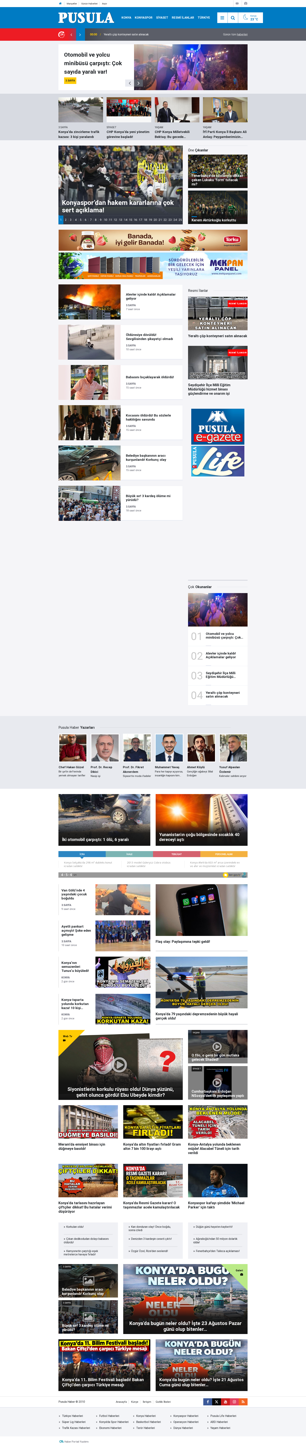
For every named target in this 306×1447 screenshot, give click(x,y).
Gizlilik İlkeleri (163, 1401)
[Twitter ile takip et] (216, 1401)
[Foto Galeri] (246, 3)
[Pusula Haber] (86, 17)
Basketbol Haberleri (148, 1422)
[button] (60, 220)
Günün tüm (235, 34)
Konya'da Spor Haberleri (114, 1422)
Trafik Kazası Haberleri (76, 1428)
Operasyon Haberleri (186, 1422)
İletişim (147, 1401)
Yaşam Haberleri (220, 1428)
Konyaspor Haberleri (185, 1416)
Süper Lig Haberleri (74, 1422)
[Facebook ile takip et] (207, 1401)
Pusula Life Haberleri (223, 1416)
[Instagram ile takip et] (234, 1401)
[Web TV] (237, 3)
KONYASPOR (143, 17)
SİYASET (162, 17)
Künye (134, 1401)
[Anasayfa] (60, 3)
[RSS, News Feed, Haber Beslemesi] (243, 1401)
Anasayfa (121, 1401)
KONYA (126, 17)
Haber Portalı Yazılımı (76, 1441)
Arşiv (104, 3)
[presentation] (71, 34)
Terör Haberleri (145, 1428)
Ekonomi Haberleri (110, 1428)
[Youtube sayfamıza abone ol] (225, 1401)
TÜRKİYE (204, 17)
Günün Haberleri (89, 3)
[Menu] (222, 18)
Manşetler (72, 3)
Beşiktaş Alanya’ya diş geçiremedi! (125, 34)
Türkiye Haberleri (72, 1416)
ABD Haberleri (219, 1422)
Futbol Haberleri (109, 1416)
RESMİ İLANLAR (183, 17)
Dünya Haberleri (183, 1428)
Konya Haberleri (146, 1416)
